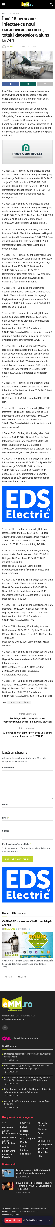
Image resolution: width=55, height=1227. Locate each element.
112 (4, 1123)
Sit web (5, 831)
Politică (24, 1150)
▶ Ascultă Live (13, 1220)
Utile (40, 1156)
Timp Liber (43, 1152)
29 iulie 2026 (22, 929)
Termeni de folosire (10, 1208)
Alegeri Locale (9, 1137)
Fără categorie (27, 1138)
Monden (24, 1142)
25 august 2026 (12, 1107)
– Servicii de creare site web (24, 1038)
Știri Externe (44, 1141)
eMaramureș (9, 929)
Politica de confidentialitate (16, 844)
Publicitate (25, 1154)
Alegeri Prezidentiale (8, 1142)
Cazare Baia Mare (27, 1211)
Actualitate (14, 13)
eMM (12, 47)
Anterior (9, 977)
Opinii (23, 1146)
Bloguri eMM (8, 1151)
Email (6, 817)
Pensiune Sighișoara (10, 1214)
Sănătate (42, 1129)
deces (26, 702)
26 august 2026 (12, 1060)
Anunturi (6, 1147)
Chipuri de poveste (7, 1155)
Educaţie (24, 1134)
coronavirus (14, 702)
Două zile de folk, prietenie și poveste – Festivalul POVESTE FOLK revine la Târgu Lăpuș (34, 1186)
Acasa (4, 13)
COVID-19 (25, 1123)
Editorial (24, 1131)
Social (41, 1133)
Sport (40, 1137)
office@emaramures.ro (13, 1019)
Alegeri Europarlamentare (11, 1132)
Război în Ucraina (42, 1124)
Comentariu (8, 767)
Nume (6, 804)
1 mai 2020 (24, 47)
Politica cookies (9, 1211)
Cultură (23, 1127)
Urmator (22, 977)
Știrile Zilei (43, 1148)
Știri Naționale (45, 1144)
